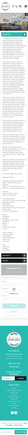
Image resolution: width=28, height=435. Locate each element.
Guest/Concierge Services (14, 390)
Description (6, 34)
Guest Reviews (14, 392)
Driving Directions (14, 405)
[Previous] (1, 21)
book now (20, 432)
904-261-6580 (14, 367)
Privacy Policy (18, 425)
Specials (14, 388)
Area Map (14, 408)
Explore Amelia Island (14, 401)
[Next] (26, 21)
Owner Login (14, 399)
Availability (6, 255)
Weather (14, 403)
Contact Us (14, 395)
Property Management (14, 397)
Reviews (5, 260)
